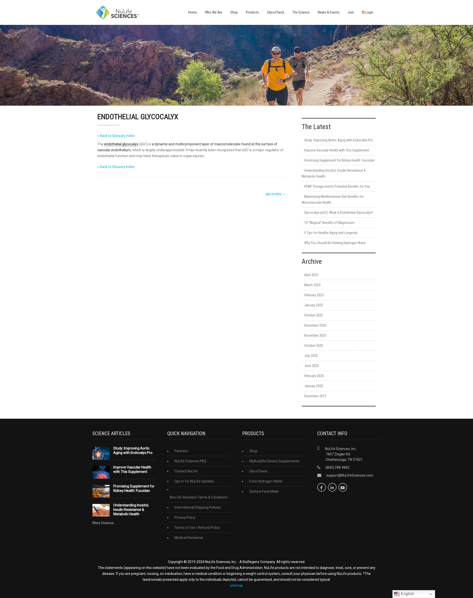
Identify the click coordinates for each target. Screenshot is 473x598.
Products (252, 12)
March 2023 (312, 285)
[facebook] (321, 487)
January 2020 (313, 386)
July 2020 (311, 356)
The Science (301, 12)
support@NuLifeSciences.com (349, 475)
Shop (234, 12)
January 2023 (313, 305)
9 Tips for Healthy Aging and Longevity (330, 233)
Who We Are (213, 12)
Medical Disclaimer (188, 538)
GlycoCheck (275, 12)
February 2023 (314, 295)
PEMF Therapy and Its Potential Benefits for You (337, 186)
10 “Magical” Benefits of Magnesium (329, 223)
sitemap (236, 585)
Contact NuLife (186, 471)
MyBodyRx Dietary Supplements (274, 461)
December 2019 (315, 396)
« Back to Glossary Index (116, 136)
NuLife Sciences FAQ (190, 461)
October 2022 (313, 315)
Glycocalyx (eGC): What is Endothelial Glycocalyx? (338, 213)
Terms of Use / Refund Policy (197, 528)
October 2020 (313, 346)
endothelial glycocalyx (121, 144)
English (407, 594)
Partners (181, 451)
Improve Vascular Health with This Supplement (336, 150)
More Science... (104, 523)
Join (351, 12)
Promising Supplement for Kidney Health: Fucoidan (339, 160)
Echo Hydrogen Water (266, 481)
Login (369, 12)
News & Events (328, 12)
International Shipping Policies (197, 507)
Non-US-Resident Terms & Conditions (199, 497)
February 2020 (314, 376)
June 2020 (311, 366)
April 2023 (311, 275)
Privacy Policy (185, 517)
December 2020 (315, 325)
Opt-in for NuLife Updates (194, 481)
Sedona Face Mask (264, 491)
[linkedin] (332, 487)
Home (192, 12)
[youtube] (342, 487)
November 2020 (315, 335)
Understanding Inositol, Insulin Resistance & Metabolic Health (131, 509)
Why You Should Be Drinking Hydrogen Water (335, 243)
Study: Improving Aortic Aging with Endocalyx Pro (338, 140)
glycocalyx (276, 194)
